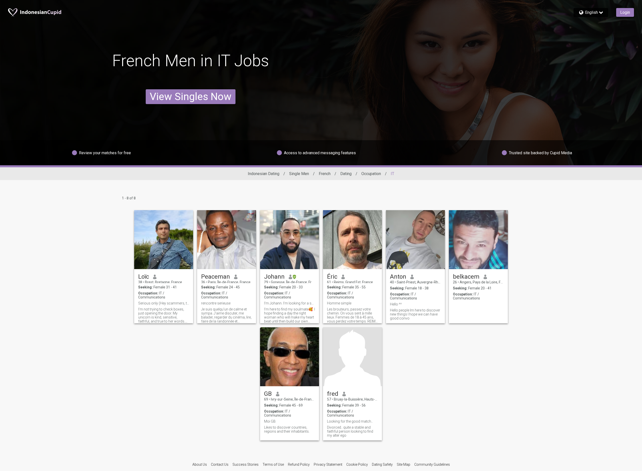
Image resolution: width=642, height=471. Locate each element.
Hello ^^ (396, 304)
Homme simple (339, 303)
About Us (199, 464)
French (325, 173)
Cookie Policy (357, 464)
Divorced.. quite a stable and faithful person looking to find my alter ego (350, 431)
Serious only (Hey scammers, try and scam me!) (163, 303)
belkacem (466, 276)
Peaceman (215, 276)
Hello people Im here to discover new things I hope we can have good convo (415, 314)
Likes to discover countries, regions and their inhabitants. (286, 429)
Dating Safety (382, 464)
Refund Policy (299, 464)
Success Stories (245, 464)
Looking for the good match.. (350, 421)
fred (332, 393)
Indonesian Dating (263, 173)
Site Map (403, 464)
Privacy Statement (328, 464)
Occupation (371, 173)
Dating (346, 173)
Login (625, 12)
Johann (274, 276)
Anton (398, 276)
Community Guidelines (432, 464)
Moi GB (270, 421)
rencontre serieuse (215, 303)
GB (268, 393)
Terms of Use (273, 464)
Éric (332, 276)
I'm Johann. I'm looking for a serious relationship (289, 303)
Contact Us (219, 464)
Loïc (143, 276)
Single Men (299, 173)
